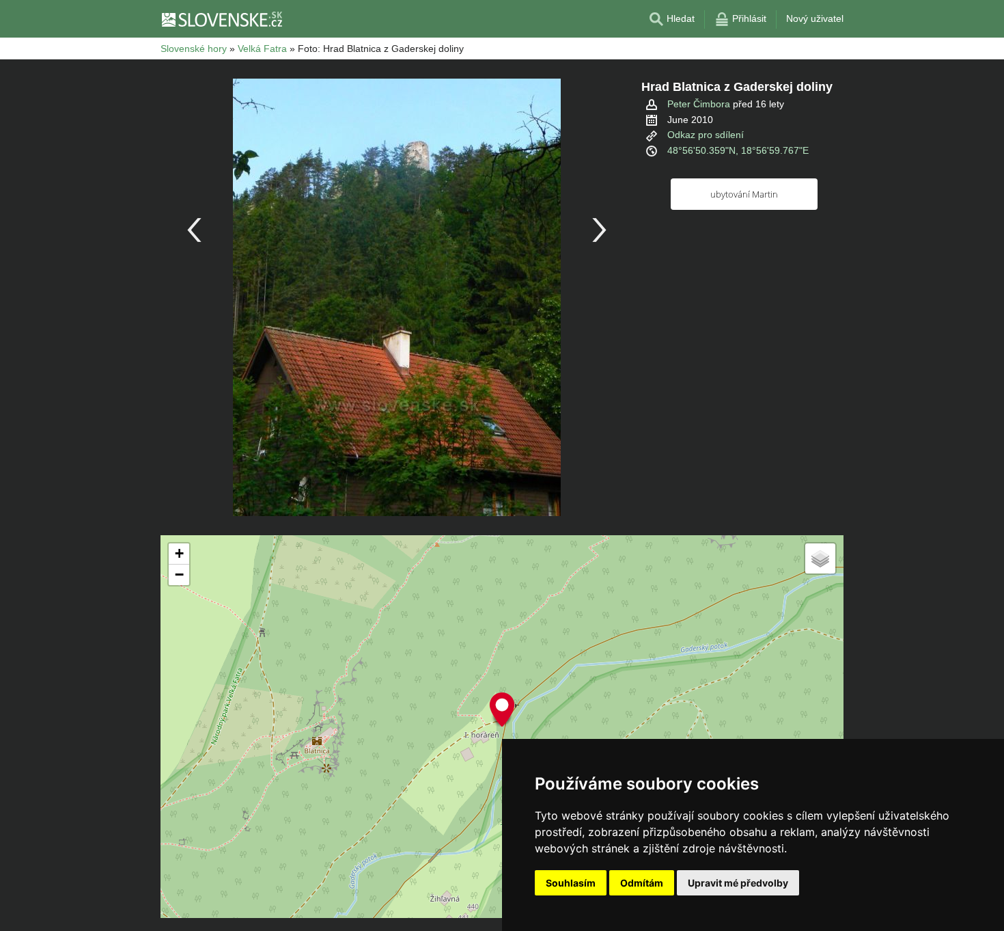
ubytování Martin (744, 194)
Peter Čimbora (698, 103)
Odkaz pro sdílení (705, 134)
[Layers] (820, 558)
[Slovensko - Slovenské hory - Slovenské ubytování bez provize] (221, 19)
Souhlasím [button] (571, 883)
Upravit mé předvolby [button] (738, 883)
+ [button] (179, 553)
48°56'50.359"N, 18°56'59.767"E (738, 150)
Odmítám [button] (641, 883)
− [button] (179, 574)
